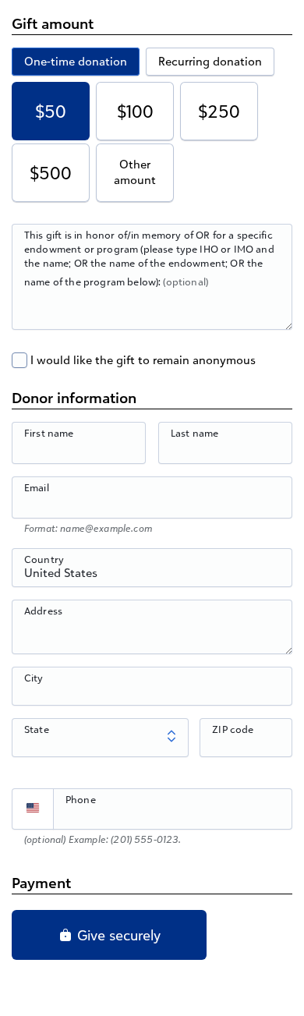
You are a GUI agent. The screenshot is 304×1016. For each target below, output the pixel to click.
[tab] (76, 62)
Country (44, 559)
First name (49, 433)
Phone (80, 799)
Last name (194, 433)
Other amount (135, 172)
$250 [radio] (219, 111)
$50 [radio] (50, 111)
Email (36, 487)
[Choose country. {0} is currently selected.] (33, 809)
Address (43, 610)
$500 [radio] (51, 172)
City (34, 677)
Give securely (117, 934)
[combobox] (152, 576)
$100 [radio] (135, 111)
